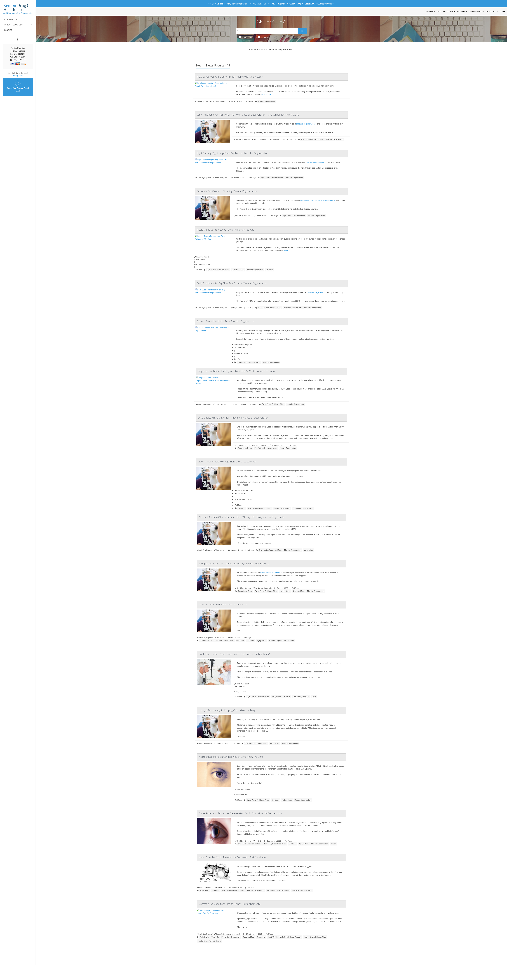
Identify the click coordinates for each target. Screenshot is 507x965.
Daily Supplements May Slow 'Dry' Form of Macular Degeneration (232, 283)
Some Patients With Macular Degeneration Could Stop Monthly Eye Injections (240, 813)
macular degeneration (305, 123)
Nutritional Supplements (292, 307)
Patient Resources (13, 24)
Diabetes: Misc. (238, 269)
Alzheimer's (204, 640)
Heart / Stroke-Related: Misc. (315, 937)
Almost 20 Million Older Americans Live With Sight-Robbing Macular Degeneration (242, 517)
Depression (235, 937)
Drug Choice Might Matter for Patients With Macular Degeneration (233, 417)
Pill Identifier (449, 11)
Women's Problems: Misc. (302, 890)
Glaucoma (297, 508)
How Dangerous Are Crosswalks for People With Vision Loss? (230, 76)
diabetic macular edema (270, 572)
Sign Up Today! (492, 11)
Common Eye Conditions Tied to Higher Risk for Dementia (229, 903)
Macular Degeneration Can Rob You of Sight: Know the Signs (231, 756)
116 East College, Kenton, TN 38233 (224, 3)
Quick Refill (462, 11)
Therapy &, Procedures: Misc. (274, 843)
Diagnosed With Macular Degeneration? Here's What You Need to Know (236, 371)
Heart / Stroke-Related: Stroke (209, 941)
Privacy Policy (18, 75)
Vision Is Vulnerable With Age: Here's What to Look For (227, 461)
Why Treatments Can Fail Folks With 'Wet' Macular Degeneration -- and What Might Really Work (248, 114)
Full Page (249, 101)
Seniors (291, 640)
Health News (247, 37)
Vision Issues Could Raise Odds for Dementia (223, 604)
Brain (314, 696)
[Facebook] (17, 39)
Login (502, 11)
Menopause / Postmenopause (278, 890)
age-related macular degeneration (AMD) (317, 200)
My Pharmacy (10, 19)
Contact (8, 30)
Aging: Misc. (308, 508)
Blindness (276, 800)
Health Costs (285, 591)
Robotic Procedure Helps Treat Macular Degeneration (226, 321)
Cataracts (269, 269)
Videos (265, 37)
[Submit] (302, 31)
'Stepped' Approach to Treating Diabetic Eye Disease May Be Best (234, 563)
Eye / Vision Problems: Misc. (312, 139)
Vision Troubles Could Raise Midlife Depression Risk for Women (233, 857)
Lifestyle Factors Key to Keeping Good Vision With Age (227, 710)
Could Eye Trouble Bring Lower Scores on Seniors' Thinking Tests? (234, 654)
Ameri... (286, 250)
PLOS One (266, 94)
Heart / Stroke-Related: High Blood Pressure (284, 937)
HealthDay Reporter (244, 344)
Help (439, 11)
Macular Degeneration (266, 101)
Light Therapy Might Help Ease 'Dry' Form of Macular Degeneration (232, 153)
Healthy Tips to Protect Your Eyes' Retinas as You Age (225, 229)
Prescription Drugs (245, 448)
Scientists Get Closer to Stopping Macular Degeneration (227, 191)
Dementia (250, 640)
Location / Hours (476, 11)
